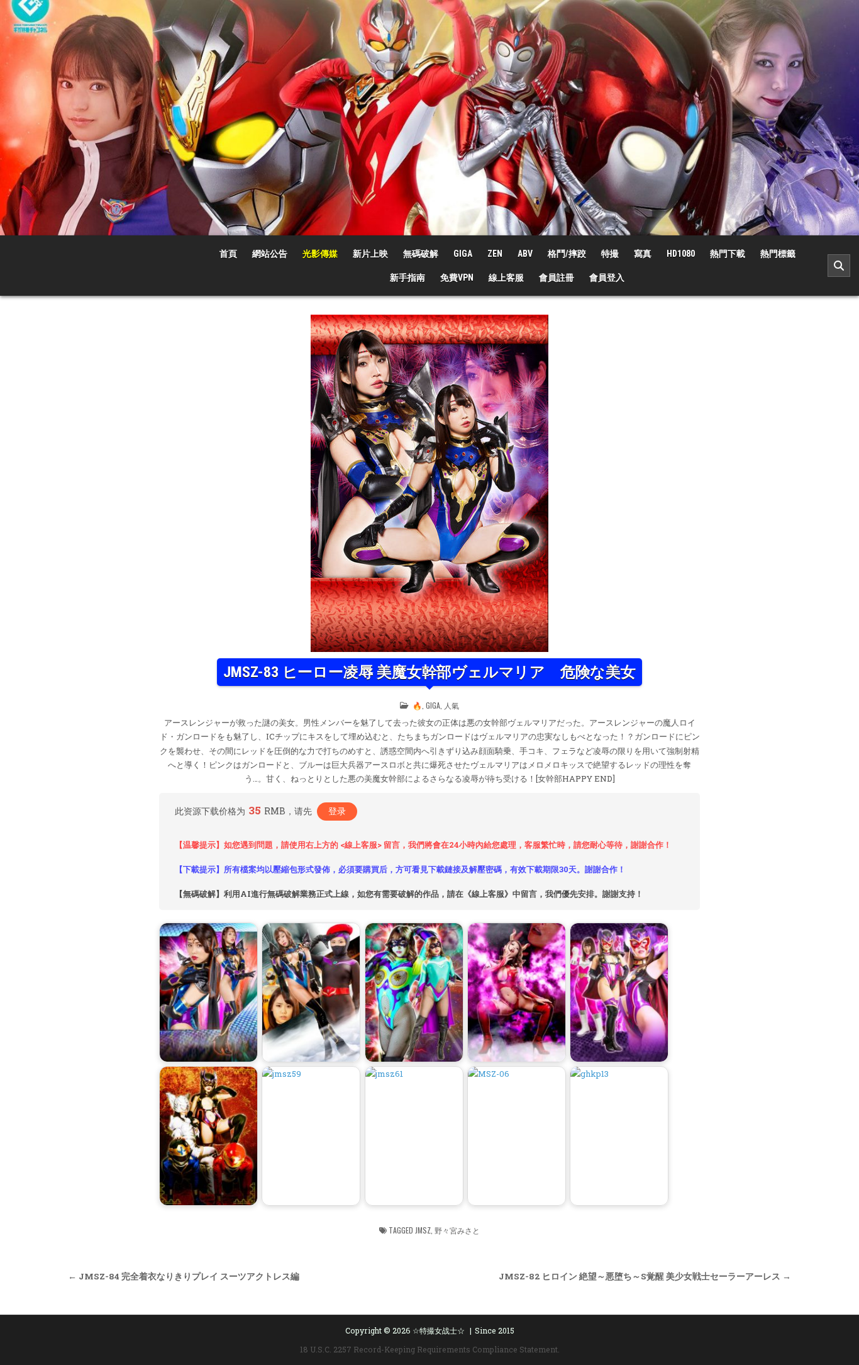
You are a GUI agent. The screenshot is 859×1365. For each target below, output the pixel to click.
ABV (525, 254)
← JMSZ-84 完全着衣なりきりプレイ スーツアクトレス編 (183, 1276)
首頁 (228, 254)
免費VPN (457, 277)
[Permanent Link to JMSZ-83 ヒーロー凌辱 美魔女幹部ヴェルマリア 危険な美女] (429, 483)
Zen (494, 254)
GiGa (462, 254)
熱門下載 (727, 254)
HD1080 (681, 254)
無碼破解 (420, 254)
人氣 (451, 705)
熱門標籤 (777, 254)
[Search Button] (839, 265)
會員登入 (606, 277)
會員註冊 (556, 277)
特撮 (610, 254)
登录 (337, 811)
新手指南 (407, 277)
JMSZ (423, 1230)
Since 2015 (494, 1330)
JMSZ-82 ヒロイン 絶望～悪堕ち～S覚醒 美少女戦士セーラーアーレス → (645, 1276)
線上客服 (506, 277)
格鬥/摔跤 (567, 254)
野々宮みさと (457, 1230)
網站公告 (269, 254)
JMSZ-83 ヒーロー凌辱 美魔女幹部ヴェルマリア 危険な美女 (429, 672)
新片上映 (370, 254)
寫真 (642, 254)
